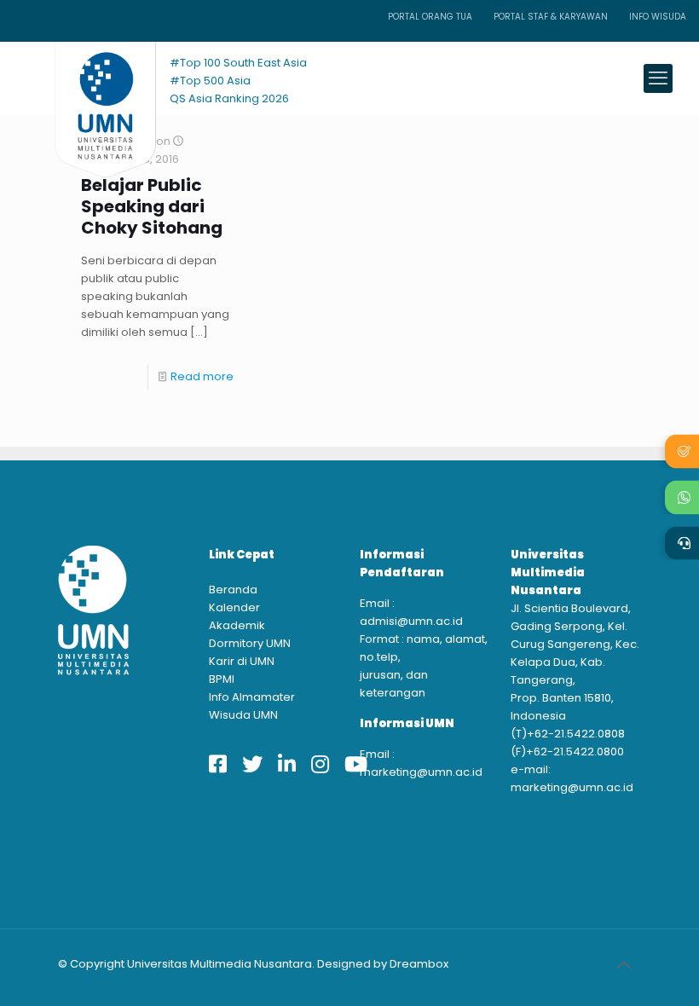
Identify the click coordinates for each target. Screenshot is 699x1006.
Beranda (233, 589)
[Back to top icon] (623, 965)
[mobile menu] (658, 78)
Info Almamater (252, 697)
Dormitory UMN (250, 643)
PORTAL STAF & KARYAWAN (551, 16)
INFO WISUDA (657, 16)
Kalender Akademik (237, 616)
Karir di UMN (241, 661)
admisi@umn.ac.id (411, 621)
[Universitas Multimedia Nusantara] (89, 78)
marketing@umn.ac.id (421, 772)
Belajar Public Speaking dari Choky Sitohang (151, 207)
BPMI (221, 679)
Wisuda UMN (243, 715)
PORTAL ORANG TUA (430, 16)
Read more (202, 376)
